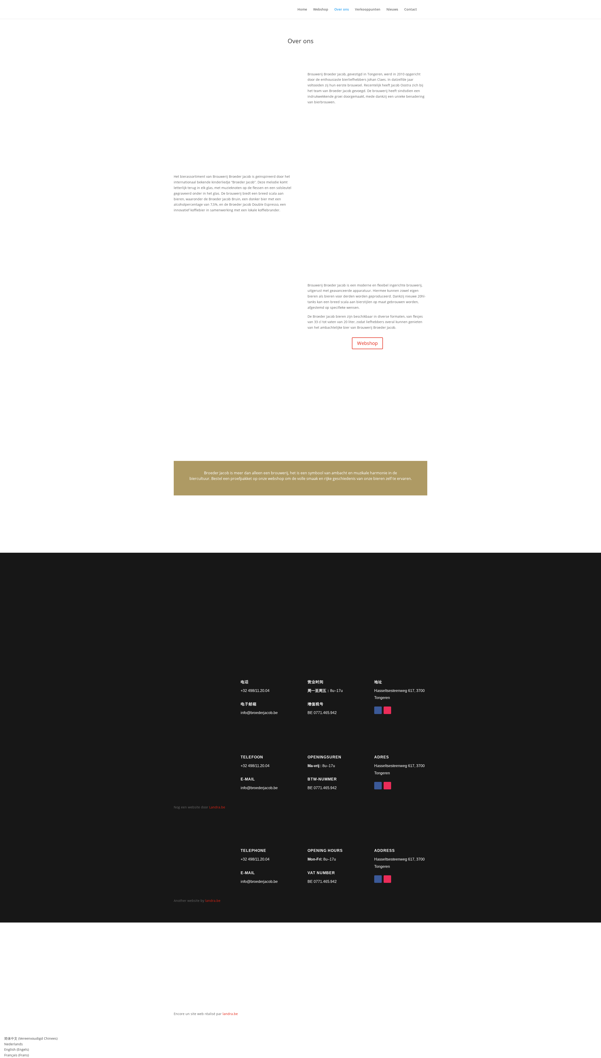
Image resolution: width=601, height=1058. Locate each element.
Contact (410, 10)
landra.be (212, 900)
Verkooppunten (367, 10)
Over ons (341, 10)
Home (302, 10)
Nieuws (392, 10)
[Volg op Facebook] (378, 710)
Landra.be (217, 807)
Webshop (320, 10)
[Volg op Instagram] (387, 710)
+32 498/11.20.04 (255, 691)
